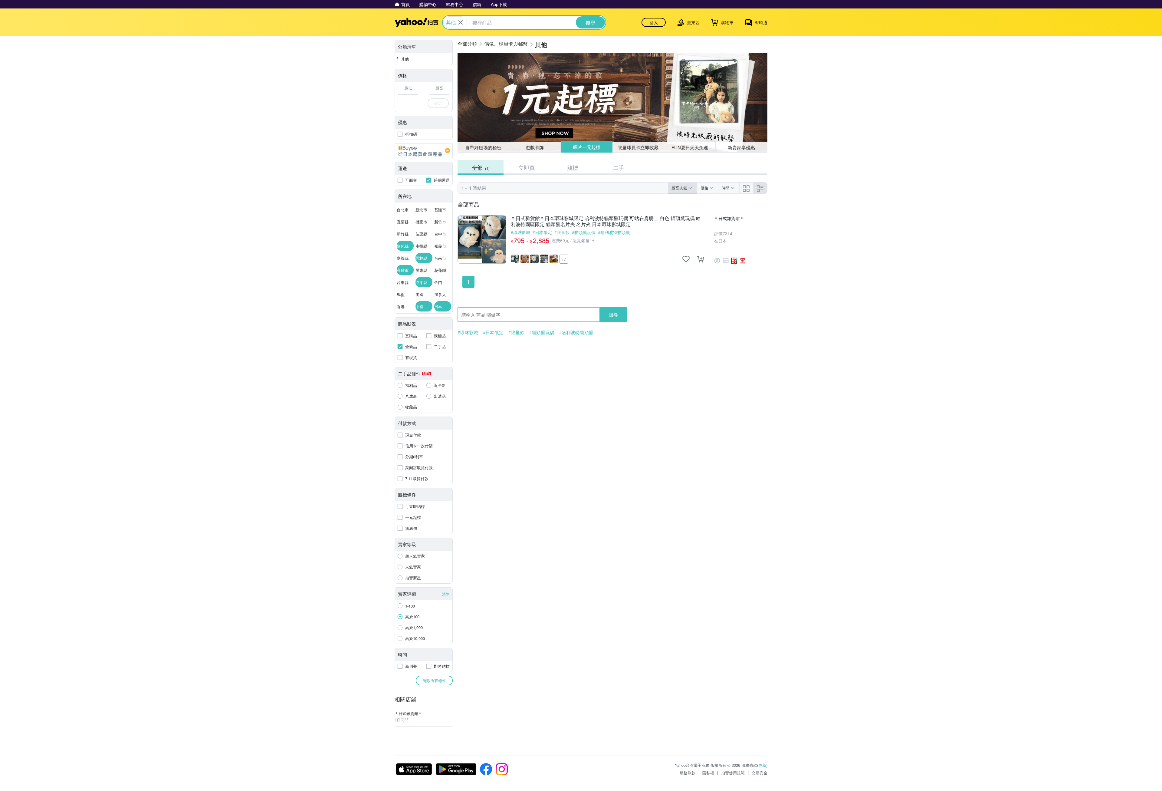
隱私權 (708, 773)
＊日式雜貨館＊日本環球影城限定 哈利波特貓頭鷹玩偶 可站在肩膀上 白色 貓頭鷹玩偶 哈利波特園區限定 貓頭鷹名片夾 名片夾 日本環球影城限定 (606, 221)
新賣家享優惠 (741, 147)
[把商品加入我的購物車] (700, 259)
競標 (572, 167)
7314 (727, 233)
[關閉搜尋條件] (460, 22)
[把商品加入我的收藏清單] (686, 259)
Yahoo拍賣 (416, 22)
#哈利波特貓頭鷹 (614, 232)
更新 (762, 765)
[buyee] (424, 150)
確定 (438, 103)
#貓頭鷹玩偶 (584, 232)
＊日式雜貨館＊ (729, 218)
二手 (618, 167)
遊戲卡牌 (535, 147)
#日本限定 (542, 232)
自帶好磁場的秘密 (483, 147)
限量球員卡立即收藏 (638, 147)
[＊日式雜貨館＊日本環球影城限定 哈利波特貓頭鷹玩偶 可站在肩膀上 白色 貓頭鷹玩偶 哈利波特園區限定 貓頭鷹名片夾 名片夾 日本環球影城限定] (482, 239)
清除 (445, 593)
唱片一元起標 (586, 147)
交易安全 (759, 773)
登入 (653, 22)
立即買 (526, 167)
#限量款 (562, 232)
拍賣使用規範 (733, 773)
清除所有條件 (434, 680)
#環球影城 (520, 232)
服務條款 (687, 773)
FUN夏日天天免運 (689, 147)
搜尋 (613, 314)
